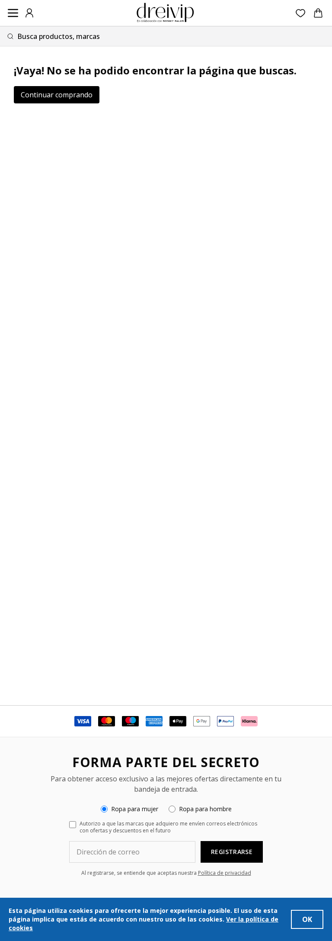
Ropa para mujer (134, 809)
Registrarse (231, 852)
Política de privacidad (224, 873)
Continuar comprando (57, 95)
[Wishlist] (301, 13)
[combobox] (166, 36)
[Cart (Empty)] (318, 13)
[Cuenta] (29, 13)
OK (307, 919)
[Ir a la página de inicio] (165, 13)
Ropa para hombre (205, 809)
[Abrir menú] (13, 13)
